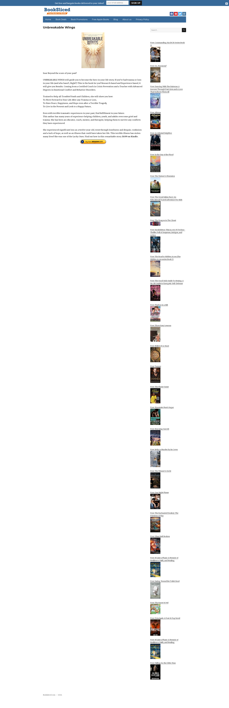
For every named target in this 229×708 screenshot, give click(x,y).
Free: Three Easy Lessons (160, 325)
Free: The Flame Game (159, 387)
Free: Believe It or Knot (159, 346)
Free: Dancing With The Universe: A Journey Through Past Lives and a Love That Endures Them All (166, 89)
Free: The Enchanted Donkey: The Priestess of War (164, 514)
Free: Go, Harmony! (158, 66)
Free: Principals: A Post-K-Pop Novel (165, 618)
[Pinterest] (176, 14)
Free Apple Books (100, 19)
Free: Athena (155, 112)
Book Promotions (79, 19)
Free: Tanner (155, 366)
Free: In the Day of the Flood (161, 155)
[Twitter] (180, 14)
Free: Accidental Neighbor (161, 133)
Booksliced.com (49, 695)
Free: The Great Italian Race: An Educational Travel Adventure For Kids (166, 198)
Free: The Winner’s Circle (160, 471)
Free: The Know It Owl (159, 603)
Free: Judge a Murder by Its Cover (164, 449)
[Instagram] (184, 14)
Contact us (162, 696)
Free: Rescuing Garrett (159, 429)
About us (126, 19)
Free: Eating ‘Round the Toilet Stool (165, 581)
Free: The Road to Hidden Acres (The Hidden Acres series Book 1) (165, 257)
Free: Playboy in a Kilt (159, 305)
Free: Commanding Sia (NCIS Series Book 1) (167, 44)
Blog (115, 19)
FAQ (171, 696)
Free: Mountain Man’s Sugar (162, 407)
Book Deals (61, 19)
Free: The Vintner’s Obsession (162, 176)
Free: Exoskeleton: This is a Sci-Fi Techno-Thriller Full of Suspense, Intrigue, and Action (167, 232)
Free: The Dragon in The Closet (163, 220)
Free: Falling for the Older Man (163, 663)
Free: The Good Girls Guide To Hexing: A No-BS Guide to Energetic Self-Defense (167, 282)
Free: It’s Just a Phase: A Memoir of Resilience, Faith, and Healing (164, 559)
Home (48, 19)
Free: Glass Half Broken (160, 536)
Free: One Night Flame (159, 492)
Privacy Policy (142, 19)
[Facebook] (172, 14)
